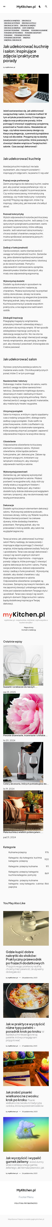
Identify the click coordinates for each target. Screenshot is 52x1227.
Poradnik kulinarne (39, 30)
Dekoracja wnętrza (12, 28)
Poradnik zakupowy (33, 33)
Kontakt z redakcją (29, 630)
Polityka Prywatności (26, 1203)
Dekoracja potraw (12, 23)
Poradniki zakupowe (12, 38)
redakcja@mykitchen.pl (35, 1219)
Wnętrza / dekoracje (12, 40)
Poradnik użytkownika (13, 33)
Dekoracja (26, 20)
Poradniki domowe (22, 35)
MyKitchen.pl (26, 6)
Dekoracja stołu (29, 23)
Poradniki (8, 35)
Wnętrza (26, 38)
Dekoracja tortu (11, 25)
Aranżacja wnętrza (12, 20)
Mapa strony (28, 627)
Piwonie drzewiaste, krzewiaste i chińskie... (25, 735)
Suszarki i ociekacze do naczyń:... (20, 686)
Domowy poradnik (11, 30)
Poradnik (25, 30)
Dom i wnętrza (28, 28)
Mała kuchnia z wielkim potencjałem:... (23, 832)
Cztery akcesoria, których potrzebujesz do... (26, 783)
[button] (4, 6)
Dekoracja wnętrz (27, 25)
